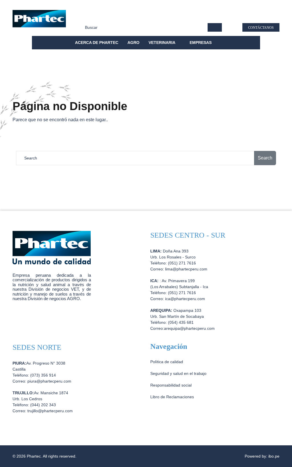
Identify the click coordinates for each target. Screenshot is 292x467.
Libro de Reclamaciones (172, 397)
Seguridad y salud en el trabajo (199, 16)
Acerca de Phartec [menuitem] (96, 42)
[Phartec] (39, 21)
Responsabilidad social (141, 16)
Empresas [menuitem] (201, 42)
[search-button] (215, 27)
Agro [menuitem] (133, 42)
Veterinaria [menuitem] (162, 42)
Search (265, 157)
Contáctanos (261, 28)
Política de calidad (95, 16)
